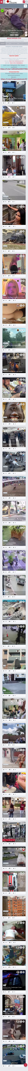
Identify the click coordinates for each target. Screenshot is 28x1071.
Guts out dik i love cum (10, 791)
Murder (5, 269)
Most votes (14, 43)
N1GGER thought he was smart (12, 371)
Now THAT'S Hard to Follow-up (13, 149)
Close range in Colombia (11, 618)
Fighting (5, 96)
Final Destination (8, 519)
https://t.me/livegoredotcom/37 (14, 79)
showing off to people (10, 668)
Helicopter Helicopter (10, 816)
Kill (4, 937)
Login (24, 1)
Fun (4, 147)
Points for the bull (8, 495)
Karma (5, 369)
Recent (3, 43)
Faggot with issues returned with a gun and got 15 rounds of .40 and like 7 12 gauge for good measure (14, 839)
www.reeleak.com (14, 38)
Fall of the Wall (8, 742)
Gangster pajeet (8, 594)
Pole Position (7, 198)
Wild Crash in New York (10, 643)
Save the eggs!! (8, 964)
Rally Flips (6, 890)
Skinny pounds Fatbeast (10, 1038)
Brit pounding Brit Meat (10, 1063)
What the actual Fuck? (10, 124)
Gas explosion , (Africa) (10, 766)
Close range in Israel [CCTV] (12, 569)
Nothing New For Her (10, 223)
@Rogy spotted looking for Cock (13, 297)
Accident (5, 122)
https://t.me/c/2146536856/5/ (16, 62)
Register (26, 1)
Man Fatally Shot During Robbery (13, 717)
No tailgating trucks (9, 865)
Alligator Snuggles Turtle (11, 248)
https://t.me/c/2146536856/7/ (16, 63)
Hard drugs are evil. (9, 692)
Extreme (5, 392)
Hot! (8, 43)
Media (5, 82)
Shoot (5, 417)
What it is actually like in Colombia (14, 939)
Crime (4, 715)
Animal (5, 171)
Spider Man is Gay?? (9, 1013)
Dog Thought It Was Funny (11, 174)
